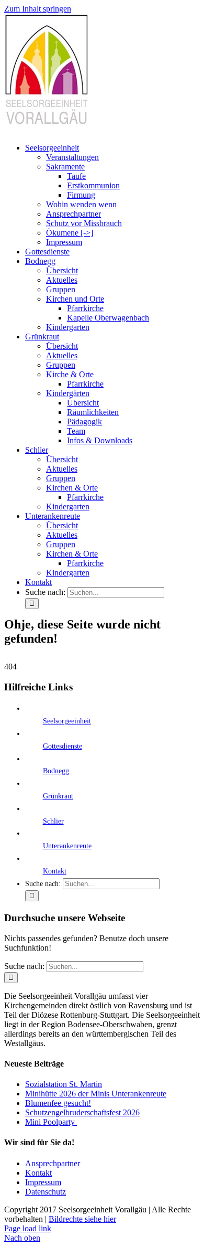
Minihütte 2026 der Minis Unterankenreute (95, 1093)
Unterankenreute (67, 846)
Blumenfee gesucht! (58, 1103)
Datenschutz (45, 1191)
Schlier (53, 821)
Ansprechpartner (52, 1163)
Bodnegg (56, 771)
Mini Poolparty (51, 1121)
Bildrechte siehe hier (82, 1218)
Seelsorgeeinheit (67, 721)
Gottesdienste (62, 746)
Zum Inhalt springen (37, 8)
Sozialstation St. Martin (63, 1084)
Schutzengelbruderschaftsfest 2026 (82, 1112)
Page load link (27, 1228)
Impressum (43, 1182)
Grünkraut (58, 796)
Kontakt (54, 871)
